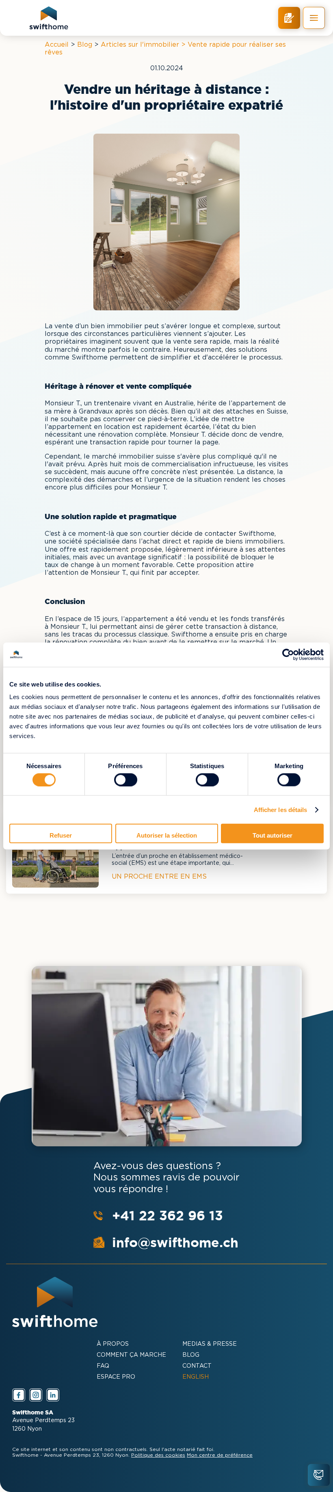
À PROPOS (113, 1344)
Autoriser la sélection (166, 835)
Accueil (57, 45)
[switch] (125, 779)
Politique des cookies (158, 1455)
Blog (84, 45)
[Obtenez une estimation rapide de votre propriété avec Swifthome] (289, 18)
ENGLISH (195, 1377)
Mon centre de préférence (220, 1455)
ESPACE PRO (116, 1377)
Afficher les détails (280, 809)
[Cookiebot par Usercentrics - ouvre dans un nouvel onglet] (288, 654)
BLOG (190, 1355)
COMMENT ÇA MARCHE (131, 1355)
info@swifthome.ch (175, 1242)
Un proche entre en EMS (159, 877)
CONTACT (197, 1366)
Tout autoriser (272, 835)
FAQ (103, 1366)
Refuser (61, 835)
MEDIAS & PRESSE (209, 1344)
